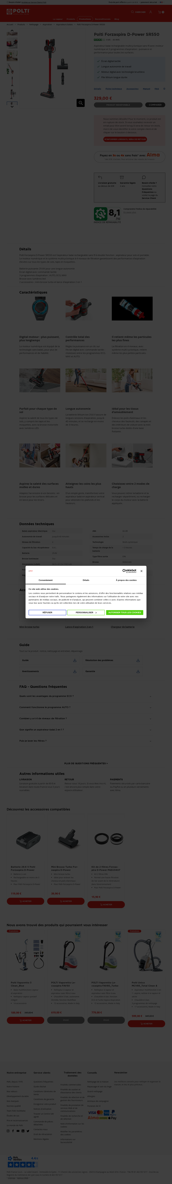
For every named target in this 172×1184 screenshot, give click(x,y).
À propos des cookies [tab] (126, 580)
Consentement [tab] (46, 580)
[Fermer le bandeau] (141, 571)
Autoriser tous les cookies (124, 612)
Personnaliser (84, 612)
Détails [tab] (86, 580)
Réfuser (47, 612)
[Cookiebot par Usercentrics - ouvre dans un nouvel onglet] (124, 571)
